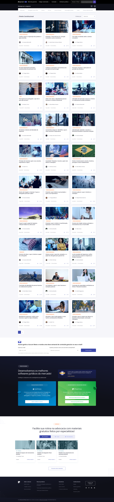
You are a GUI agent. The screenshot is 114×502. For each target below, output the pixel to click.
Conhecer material (30, 459)
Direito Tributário (49, 158)
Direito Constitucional (23, 34)
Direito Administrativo (88, 10)
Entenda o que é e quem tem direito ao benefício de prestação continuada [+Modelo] (82, 318)
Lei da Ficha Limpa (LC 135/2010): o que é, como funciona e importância (56, 130)
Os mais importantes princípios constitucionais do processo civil (27, 68)
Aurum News (61, 484)
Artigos (74, 484)
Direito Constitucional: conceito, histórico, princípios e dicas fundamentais (83, 161)
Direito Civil (48, 221)
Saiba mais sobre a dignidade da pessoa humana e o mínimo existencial (56, 99)
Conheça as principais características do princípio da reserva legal (56, 68)
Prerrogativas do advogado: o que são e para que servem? (29, 99)
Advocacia (22, 10)
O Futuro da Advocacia (63, 489)
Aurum (49, 10)
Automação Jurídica (69, 10)
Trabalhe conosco (27, 486)
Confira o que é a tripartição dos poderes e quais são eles (30, 37)
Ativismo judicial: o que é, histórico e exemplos (81, 192)
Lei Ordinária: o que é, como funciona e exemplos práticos (56, 286)
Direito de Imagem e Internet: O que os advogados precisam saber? (29, 192)
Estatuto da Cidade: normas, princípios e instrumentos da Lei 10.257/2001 (82, 224)
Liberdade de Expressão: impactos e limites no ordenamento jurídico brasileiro (83, 99)
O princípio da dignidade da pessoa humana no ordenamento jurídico (30, 286)
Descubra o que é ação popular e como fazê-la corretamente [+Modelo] (56, 317)
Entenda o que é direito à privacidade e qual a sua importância (56, 192)
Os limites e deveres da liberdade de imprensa (28, 130)
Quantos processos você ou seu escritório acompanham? (62, 347)
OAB (20, 96)
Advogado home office (33, 10)
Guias (58, 436)
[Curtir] (38, 46)
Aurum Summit (58, 10)
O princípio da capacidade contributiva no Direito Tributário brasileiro (83, 286)
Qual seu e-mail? (21, 347)
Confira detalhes (71, 376)
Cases (78, 10)
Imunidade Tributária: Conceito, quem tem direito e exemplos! (57, 161)
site (48, 353)
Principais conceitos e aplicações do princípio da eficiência (81, 68)
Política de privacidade (43, 499)
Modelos (46, 436)
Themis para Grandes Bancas (42, 490)
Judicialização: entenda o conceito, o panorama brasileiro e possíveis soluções (83, 130)
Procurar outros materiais (57, 468)
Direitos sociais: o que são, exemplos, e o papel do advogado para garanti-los (56, 255)
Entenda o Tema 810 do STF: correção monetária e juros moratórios (55, 37)
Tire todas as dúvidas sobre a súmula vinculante (82, 37)
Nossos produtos (27, 489)
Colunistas (75, 489)
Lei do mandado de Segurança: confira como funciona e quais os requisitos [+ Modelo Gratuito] (82, 256)
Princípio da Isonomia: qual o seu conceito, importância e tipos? (30, 161)
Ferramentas (70, 436)
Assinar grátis (88, 350)
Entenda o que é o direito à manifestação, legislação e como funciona (57, 224)
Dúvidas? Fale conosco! (90, 483)
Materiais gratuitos (32, 1)
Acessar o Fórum (76, 1)
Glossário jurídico (76, 491)
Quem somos (26, 484)
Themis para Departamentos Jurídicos (44, 488)
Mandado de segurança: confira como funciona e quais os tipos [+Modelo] (29, 317)
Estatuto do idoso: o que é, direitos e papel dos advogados (30, 255)
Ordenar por (78, 16)
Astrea (43, 10)
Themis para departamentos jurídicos (77, 397)
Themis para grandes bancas (77, 401)
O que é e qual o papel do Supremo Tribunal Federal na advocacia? (28, 224)
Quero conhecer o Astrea (37, 401)
